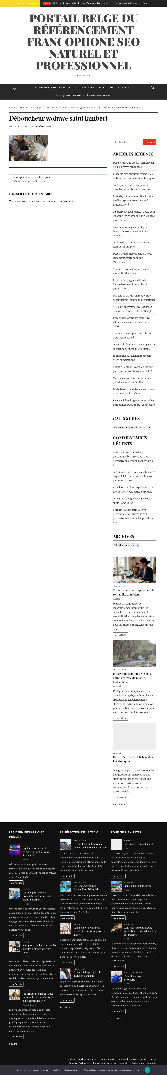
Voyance (128, 841)
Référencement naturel (82, 88)
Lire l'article (120, 634)
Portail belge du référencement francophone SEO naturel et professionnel (83, 41)
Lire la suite (67, 876)
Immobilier (120, 586)
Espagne (129, 882)
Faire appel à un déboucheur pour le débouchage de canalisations (33, 179)
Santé (26, 889)
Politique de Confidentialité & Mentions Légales (83, 95)
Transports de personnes (104, 1063)
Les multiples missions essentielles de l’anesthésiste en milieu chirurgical (39, 896)
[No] (163, 1072)
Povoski (48, 126)
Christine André (122, 509)
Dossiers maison (134, 973)
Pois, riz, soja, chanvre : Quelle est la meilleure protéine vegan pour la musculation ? (133, 200)
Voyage (117, 753)
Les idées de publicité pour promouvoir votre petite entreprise (134, 476)
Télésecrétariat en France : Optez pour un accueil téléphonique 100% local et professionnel (134, 216)
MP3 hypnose (120, 452)
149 (15, 1043)
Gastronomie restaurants (144, 1063)
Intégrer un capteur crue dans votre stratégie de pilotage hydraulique (132, 678)
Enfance (129, 924)
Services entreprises (87, 1059)
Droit (26, 845)
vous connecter (30, 201)
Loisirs (153, 1059)
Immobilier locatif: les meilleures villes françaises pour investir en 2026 (132, 322)
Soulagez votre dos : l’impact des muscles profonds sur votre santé (39, 949)
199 (121, 804)
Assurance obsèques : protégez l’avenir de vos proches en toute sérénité (130, 231)
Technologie (85, 1063)
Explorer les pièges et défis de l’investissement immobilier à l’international (130, 284)
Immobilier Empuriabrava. (138, 885)
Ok (147, 1070)
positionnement (124, 88)
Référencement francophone (50, 88)
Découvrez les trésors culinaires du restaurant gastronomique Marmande (132, 258)
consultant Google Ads (126, 472)
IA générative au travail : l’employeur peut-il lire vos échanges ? (36, 852)
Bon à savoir (120, 670)
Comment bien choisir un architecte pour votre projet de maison (89, 931)
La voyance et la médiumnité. (139, 843)
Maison (77, 924)
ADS (115, 487)
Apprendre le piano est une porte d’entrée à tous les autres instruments (140, 931)
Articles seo (106, 88)
